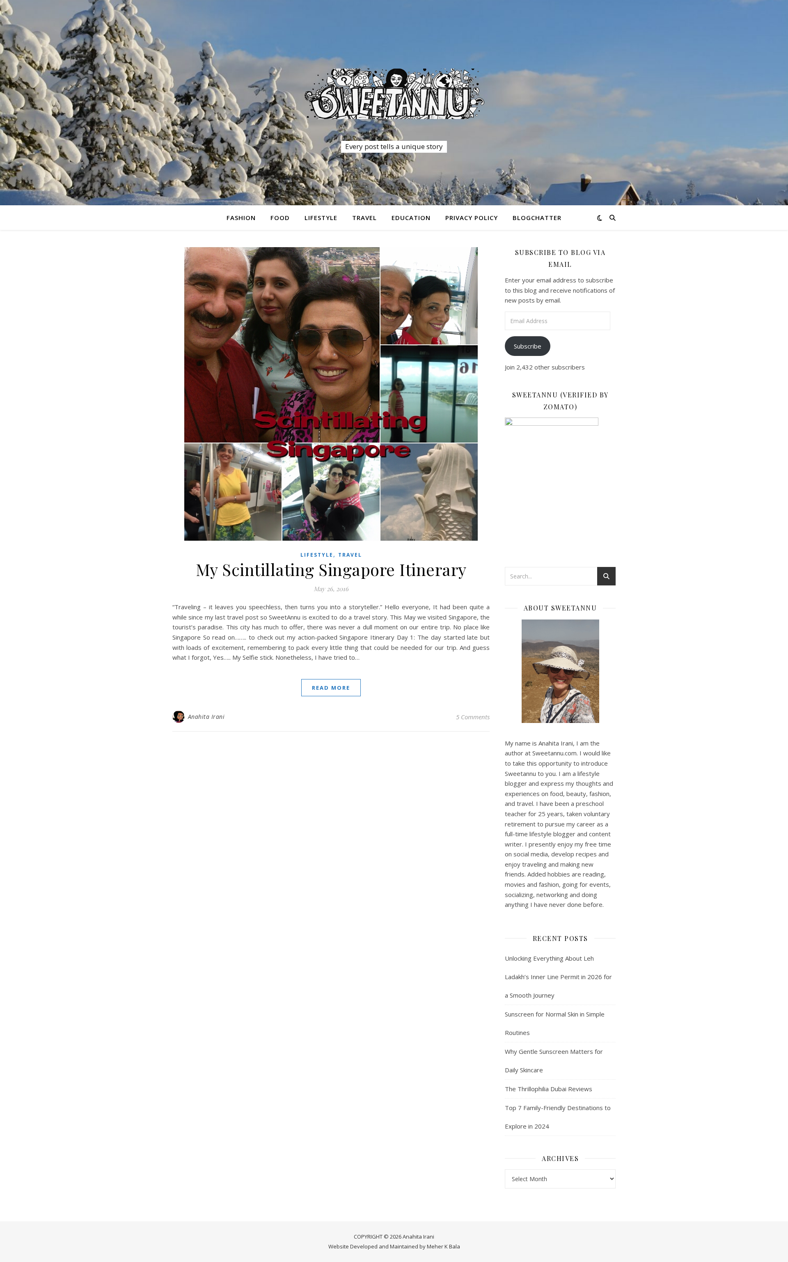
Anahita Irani (206, 716)
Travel (364, 217)
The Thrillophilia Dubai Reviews (548, 1089)
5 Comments (473, 717)
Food (280, 217)
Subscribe (527, 346)
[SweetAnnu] (394, 94)
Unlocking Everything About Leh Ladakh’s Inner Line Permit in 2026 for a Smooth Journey (558, 976)
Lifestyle (321, 217)
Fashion (241, 217)
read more (331, 687)
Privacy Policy (471, 217)
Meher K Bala (443, 1246)
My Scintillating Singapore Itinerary (331, 569)
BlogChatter (537, 217)
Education (411, 217)
